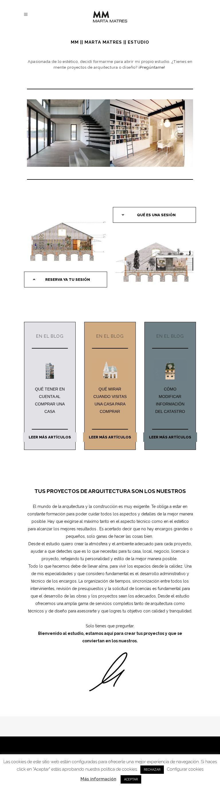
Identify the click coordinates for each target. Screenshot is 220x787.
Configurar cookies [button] (185, 769)
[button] (65, 279)
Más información (98, 779)
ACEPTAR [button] (131, 779)
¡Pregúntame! (152, 67)
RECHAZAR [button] (152, 769)
